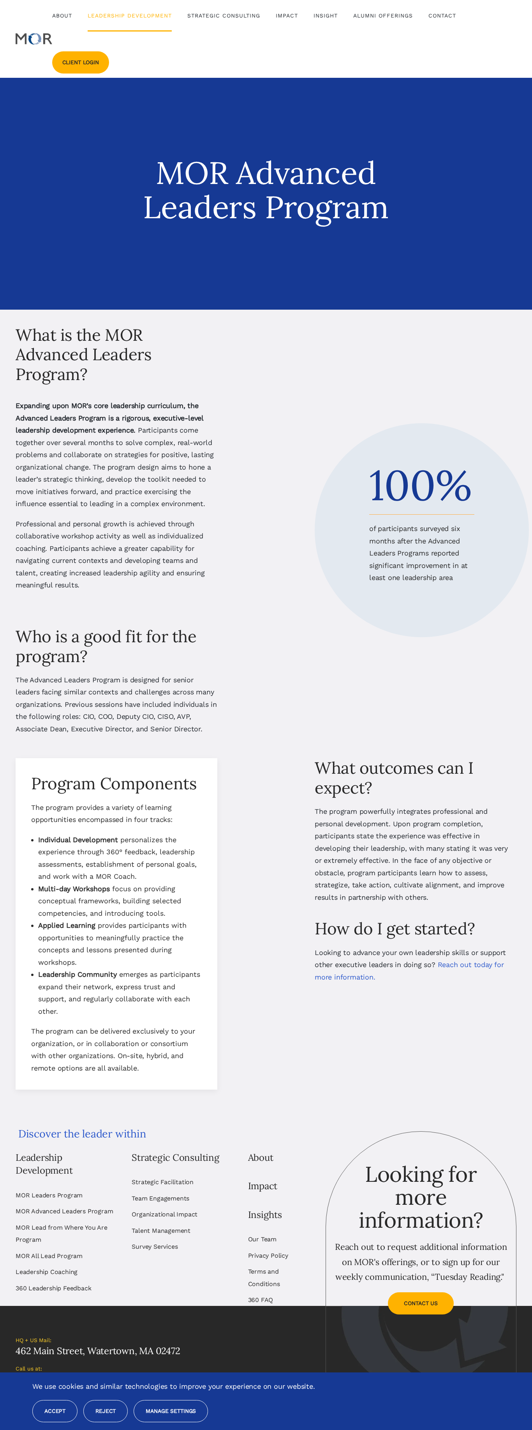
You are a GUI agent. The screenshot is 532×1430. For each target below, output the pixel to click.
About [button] (62, 15)
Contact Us (421, 1303)
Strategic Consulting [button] (223, 15)
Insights (265, 1215)
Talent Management (161, 1230)
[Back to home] (34, 39)
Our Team (262, 1239)
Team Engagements (160, 1198)
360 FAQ (260, 1300)
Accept (54, 1411)
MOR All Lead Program (49, 1256)
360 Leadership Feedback (53, 1288)
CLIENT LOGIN (80, 62)
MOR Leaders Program (49, 1195)
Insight (326, 15)
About (260, 1157)
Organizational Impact (164, 1214)
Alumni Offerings (383, 15)
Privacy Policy (268, 1255)
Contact (442, 15)
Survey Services (155, 1246)
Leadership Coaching (47, 1272)
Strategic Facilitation (163, 1182)
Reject (105, 1411)
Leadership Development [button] (130, 15)
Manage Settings (171, 1411)
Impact (287, 15)
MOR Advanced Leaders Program (64, 1211)
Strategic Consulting (175, 1157)
